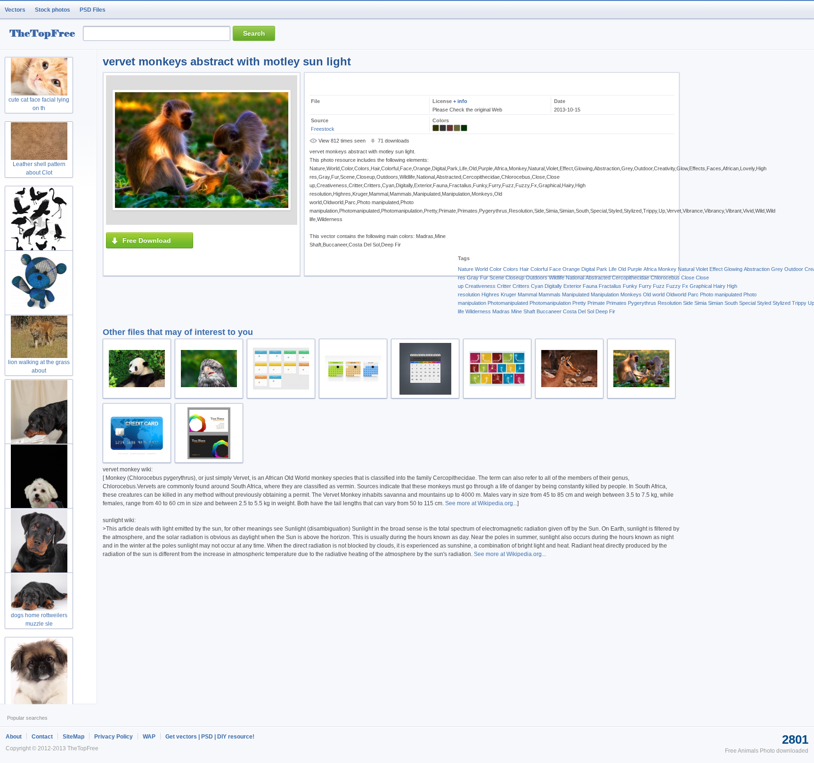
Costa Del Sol (578, 311)
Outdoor (793, 269)
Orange (571, 269)
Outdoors (536, 277)
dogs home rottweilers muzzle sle (39, 619)
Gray (473, 277)
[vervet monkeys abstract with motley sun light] (201, 150)
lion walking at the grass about (39, 366)
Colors (510, 269)
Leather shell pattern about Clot (39, 168)
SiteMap (73, 736)
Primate (596, 303)
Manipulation (605, 294)
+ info (460, 101)
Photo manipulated (721, 294)
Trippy (799, 303)
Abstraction (757, 269)
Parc (693, 294)
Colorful (539, 269)
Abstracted (598, 277)
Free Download (146, 240)
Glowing (733, 269)
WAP (149, 736)
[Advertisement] (528, 193)
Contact (42, 736)
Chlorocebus (665, 277)
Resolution (670, 303)
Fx (685, 286)
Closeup (514, 277)
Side (688, 303)
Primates (616, 303)
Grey (777, 269)
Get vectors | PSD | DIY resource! (209, 736)
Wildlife (556, 277)
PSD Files (93, 10)
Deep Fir (605, 311)
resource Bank (44, 34)
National (575, 277)
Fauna (590, 286)
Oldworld (676, 294)
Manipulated (575, 294)
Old (622, 269)
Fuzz (659, 286)
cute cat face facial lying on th (38, 103)
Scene (496, 277)
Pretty (579, 303)
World (481, 269)
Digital (588, 269)
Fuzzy (673, 286)
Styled (764, 303)
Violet (702, 269)
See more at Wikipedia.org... (481, 503)
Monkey (667, 269)
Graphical (701, 286)
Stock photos (52, 10)
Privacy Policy (113, 736)
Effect (716, 269)
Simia (700, 303)
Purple (634, 269)
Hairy (719, 286)
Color (495, 269)
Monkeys (631, 294)
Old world (654, 294)
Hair (524, 269)
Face (555, 269)
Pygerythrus (642, 303)
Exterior (572, 286)
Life (613, 269)
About (14, 736)
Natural (686, 269)
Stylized (781, 303)
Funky (630, 286)
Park (601, 269)
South (731, 303)
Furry (645, 286)
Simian (715, 303)
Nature (465, 269)
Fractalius (610, 286)
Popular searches (27, 718)
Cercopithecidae (630, 277)
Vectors (15, 10)
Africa (650, 269)
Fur (484, 277)
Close (687, 277)
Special (747, 303)
